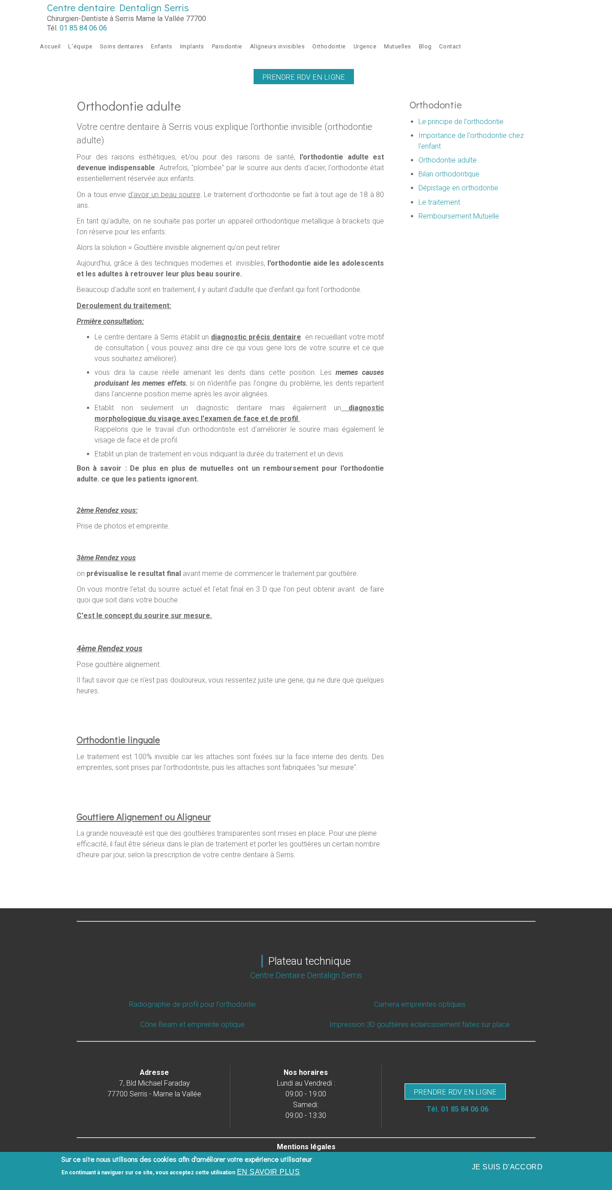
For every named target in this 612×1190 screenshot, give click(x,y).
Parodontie (227, 46)
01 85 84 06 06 (83, 28)
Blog (425, 46)
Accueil (50, 46)
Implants (192, 46)
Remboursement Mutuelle (458, 216)
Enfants (161, 46)
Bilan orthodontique (448, 174)
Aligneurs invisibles (277, 46)
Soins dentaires (121, 46)
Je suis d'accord (507, 1167)
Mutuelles (397, 46)
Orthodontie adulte (447, 160)
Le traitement (439, 202)
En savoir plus (268, 1172)
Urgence (365, 46)
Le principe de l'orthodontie (461, 121)
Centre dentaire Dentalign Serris (118, 7)
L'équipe (80, 46)
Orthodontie (329, 46)
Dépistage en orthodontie (458, 188)
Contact (450, 46)
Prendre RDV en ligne (304, 77)
